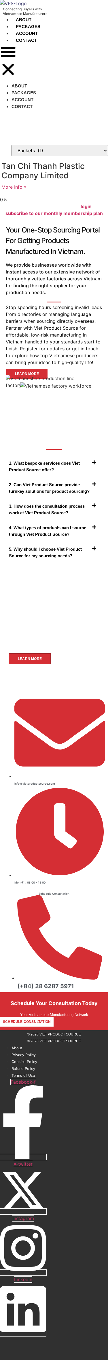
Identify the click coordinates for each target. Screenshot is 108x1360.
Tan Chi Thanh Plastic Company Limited (43, 171)
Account (27, 33)
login (86, 206)
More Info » (13, 187)
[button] (8, 61)
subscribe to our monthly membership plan (54, 213)
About (23, 19)
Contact (26, 40)
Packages (28, 26)
